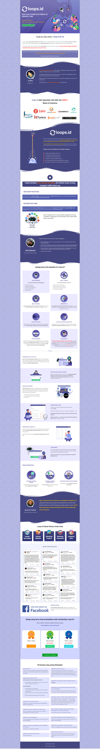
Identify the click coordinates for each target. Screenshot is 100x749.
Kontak (53, 746)
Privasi (46, 746)
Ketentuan (50, 746)
